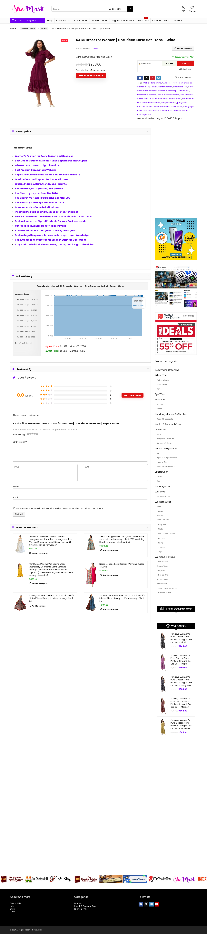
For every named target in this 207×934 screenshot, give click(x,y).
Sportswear (161, 471)
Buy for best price (90, 75)
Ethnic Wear (81, 20)
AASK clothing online (152, 83)
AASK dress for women (172, 83)
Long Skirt (162, 524)
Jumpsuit (161, 570)
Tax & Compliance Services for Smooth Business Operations (50, 239)
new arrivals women (151, 102)
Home (13, 28)
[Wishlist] (192, 7)
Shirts (160, 543)
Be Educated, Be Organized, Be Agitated (39, 188)
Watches (160, 491)
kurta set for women (153, 98)
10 (113, 886)
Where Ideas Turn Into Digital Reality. (37, 165)
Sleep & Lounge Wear (166, 466)
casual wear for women (161, 87)
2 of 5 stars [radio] (29, 434)
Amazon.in (146, 63)
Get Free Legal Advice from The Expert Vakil (40, 225)
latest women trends (172, 98)
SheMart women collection (158, 106)
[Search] (130, 9)
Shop (50, 20)
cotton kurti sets (180, 87)
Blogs (12, 911)
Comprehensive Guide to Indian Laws (37, 207)
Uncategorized (163, 486)
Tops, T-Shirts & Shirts (166, 534)
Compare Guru (160, 20)
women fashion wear (171, 110)
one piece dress (168, 102)
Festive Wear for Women (168, 94)
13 (123, 886)
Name (17, 486)
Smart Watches (163, 496)
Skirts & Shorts (163, 520)
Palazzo (160, 511)
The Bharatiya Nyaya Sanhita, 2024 (36, 193)
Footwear (160, 399)
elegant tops (172, 91)
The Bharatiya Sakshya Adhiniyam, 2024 (39, 202)
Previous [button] (3, 878)
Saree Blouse (162, 579)
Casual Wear (63, 20)
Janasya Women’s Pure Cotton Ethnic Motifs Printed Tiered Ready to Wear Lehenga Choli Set (51, 598)
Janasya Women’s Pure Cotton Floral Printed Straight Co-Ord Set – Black (181, 638)
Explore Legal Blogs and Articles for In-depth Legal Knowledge (52, 235)
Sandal (160, 404)
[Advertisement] (176, 170)
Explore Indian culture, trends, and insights (41, 184)
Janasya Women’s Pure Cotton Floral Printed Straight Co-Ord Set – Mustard (181, 724)
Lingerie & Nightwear (123, 20)
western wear (154, 110)
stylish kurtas (176, 106)
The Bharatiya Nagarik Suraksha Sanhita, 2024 (43, 198)
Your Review (20, 441)
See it (185, 63)
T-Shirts (161, 547)
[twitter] (146, 904)
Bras (159, 453)
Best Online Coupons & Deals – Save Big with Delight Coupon (51, 160)
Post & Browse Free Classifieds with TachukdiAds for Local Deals (53, 216)
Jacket (159, 476)
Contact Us (15, 903)
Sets (158, 481)
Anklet (159, 434)
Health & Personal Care (168, 424)
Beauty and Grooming (167, 370)
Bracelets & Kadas (164, 443)
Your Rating (19, 434)
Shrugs (160, 515)
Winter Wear (162, 583)
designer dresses (157, 91)
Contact (177, 20)
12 (120, 886)
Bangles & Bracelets (165, 439)
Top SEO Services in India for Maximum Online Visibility (47, 174)
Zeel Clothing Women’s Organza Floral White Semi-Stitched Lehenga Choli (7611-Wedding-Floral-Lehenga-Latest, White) (122, 539)
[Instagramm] (151, 904)
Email (16, 497)
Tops (160, 551)
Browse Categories (25, 20)
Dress (44, 28)
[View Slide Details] (12, 879)
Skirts (160, 529)
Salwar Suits (162, 384)
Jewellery (160, 429)
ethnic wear (183, 91)
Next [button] (203, 878)
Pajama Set (162, 462)
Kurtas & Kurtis (163, 380)
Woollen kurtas (164, 593)
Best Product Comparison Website (35, 170)
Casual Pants (162, 562)
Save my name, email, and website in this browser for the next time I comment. (60, 508)
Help (12, 906)
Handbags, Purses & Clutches (171, 414)
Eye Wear (160, 394)
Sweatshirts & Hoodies (167, 588)
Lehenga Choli (163, 575)
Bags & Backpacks (165, 419)
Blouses (161, 538)
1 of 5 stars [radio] (28, 434)
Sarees (160, 389)
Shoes (159, 409)
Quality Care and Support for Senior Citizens (41, 179)
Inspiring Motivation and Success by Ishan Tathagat (46, 212)
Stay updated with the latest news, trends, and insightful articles (54, 244)
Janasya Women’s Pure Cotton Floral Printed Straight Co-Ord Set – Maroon (181, 702)
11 (116, 886)
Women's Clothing (165, 557)
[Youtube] (157, 904)
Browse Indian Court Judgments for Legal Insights (45, 230)
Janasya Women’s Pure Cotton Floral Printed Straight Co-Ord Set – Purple (181, 659)
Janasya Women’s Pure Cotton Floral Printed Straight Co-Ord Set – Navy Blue (181, 681)
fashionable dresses (146, 94)
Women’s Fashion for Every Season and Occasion (44, 156)
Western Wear (100, 20)
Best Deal (143, 20)
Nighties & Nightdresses (167, 457)
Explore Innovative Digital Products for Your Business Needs (50, 221)
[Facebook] (141, 904)
